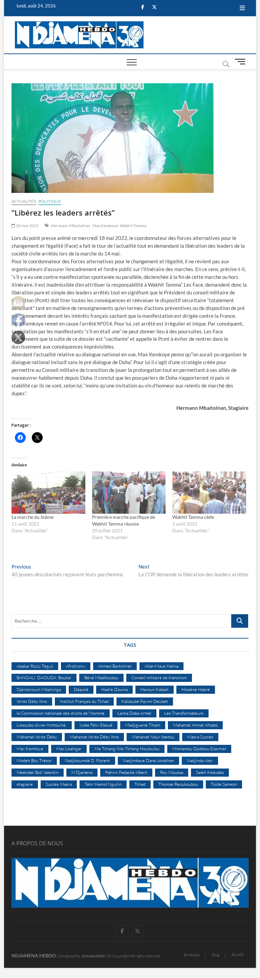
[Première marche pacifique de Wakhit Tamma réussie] (129, 492)
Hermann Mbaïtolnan (71, 225)
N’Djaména (81, 772)
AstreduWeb (93, 955)
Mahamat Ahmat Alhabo (195, 725)
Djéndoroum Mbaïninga (39, 689)
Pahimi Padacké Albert (126, 772)
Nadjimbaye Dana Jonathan (148, 760)
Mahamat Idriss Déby (37, 736)
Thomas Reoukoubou (178, 784)
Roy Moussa (171, 772)
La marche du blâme (32, 517)
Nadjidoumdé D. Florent (87, 760)
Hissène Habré (195, 689)
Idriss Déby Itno (32, 701)
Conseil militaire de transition (159, 677)
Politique (50, 201)
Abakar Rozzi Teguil (35, 666)
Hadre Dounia (114, 689)
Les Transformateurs (183, 713)
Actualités (24, 201)
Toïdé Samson (224, 784)
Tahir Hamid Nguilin (103, 784)
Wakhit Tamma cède (193, 517)
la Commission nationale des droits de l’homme (61, 713)
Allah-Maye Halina (161, 666)
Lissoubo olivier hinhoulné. (42, 725)
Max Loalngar (69, 748)
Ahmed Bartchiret (115, 666)
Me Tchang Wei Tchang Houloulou (126, 748)
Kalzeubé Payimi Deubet (145, 701)
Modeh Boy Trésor (34, 760)
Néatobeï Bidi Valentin (38, 772)
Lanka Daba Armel (134, 713)
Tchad (140, 784)
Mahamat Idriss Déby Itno (94, 736)
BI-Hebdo (192, 955)
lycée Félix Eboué (96, 725)
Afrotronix (75, 666)
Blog (215, 955)
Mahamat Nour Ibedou (153, 736)
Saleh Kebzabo (210, 772)
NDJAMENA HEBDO (34, 955)
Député (81, 689)
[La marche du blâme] (48, 492)
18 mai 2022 (27, 225)
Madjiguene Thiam (142, 725)
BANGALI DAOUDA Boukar (44, 677)
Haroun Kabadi (154, 689)
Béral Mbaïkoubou (101, 677)
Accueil (237, 954)
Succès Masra (59, 784)
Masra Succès (200, 736)
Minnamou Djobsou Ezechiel (199, 748)
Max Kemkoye (105, 225)
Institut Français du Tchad (84, 701)
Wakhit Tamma (133, 225)
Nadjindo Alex (200, 760)
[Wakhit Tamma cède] (209, 492)
